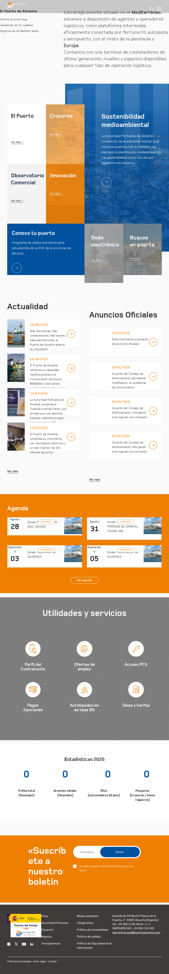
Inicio (44, 916)
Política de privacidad (19, 961)
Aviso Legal (39, 961)
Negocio (46, 936)
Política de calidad (89, 936)
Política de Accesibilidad (92, 929)
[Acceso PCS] (136, 657)
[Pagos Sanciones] (33, 698)
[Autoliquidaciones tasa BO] (84, 698)
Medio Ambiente (87, 916)
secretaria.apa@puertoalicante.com (136, 932)
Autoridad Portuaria (54, 923)
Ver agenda (84, 580)
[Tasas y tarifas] (136, 698)
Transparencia (50, 943)
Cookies (52, 961)
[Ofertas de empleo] (84, 657)
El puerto (47, 929)
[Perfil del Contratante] (33, 657)
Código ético (85, 923)
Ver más (16, 142)
